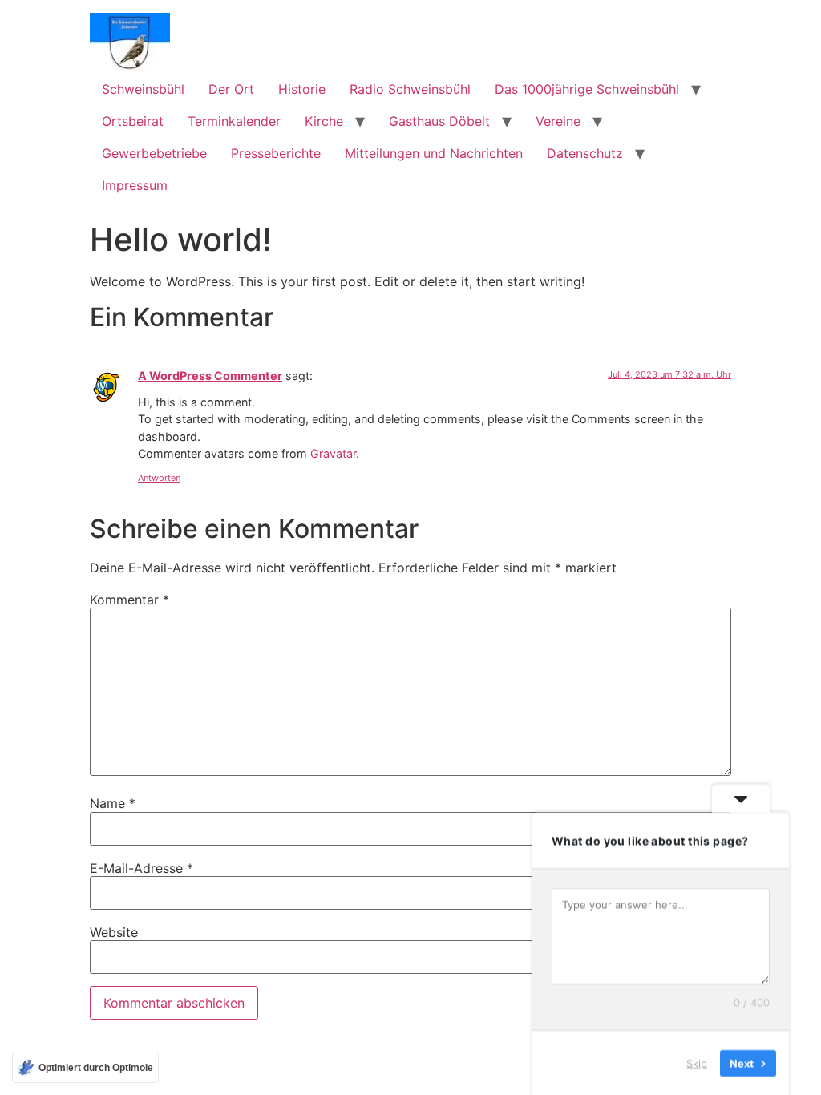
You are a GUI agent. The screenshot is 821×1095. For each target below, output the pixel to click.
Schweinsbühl (143, 89)
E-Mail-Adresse (141, 868)
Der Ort (231, 89)
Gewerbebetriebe (154, 153)
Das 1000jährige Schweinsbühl (587, 89)
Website (114, 932)
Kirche (324, 121)
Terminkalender (234, 121)
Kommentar (129, 599)
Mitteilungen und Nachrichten (434, 153)
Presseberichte (276, 153)
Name (112, 803)
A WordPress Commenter (210, 375)
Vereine (558, 121)
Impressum (135, 185)
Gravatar (333, 453)
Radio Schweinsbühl (410, 89)
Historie (302, 89)
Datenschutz (585, 153)
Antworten (159, 477)
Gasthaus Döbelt (439, 121)
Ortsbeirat (133, 121)
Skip (696, 1062)
